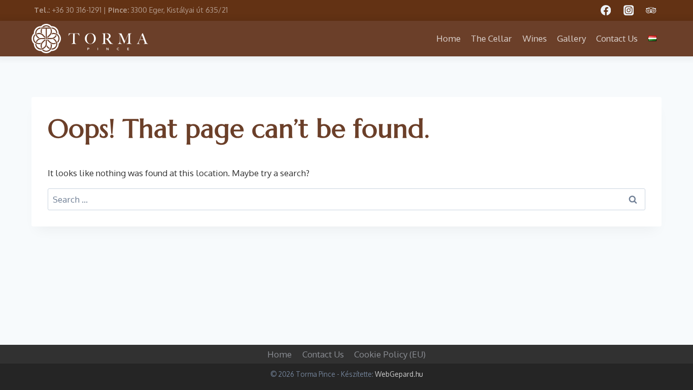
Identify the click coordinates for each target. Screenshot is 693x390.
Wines (535, 38)
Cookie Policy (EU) (390, 354)
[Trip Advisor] (651, 10)
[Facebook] (605, 10)
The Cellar (491, 38)
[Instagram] (628, 10)
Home (448, 38)
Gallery (571, 38)
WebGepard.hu (399, 374)
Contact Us (617, 38)
